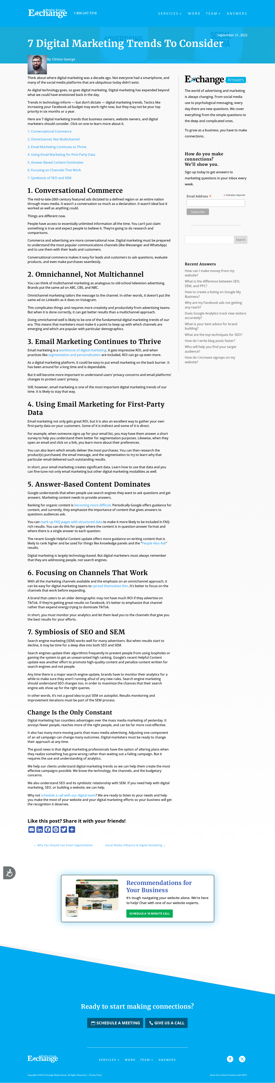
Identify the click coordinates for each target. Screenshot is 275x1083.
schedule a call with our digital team (68, 795)
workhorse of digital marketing (82, 350)
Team (212, 14)
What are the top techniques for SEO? (213, 334)
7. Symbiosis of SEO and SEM (49, 178)
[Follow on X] (242, 1059)
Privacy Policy (95, 1075)
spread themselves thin (110, 586)
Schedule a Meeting (118, 1023)
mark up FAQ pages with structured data (71, 522)
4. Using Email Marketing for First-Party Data (61, 154)
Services (168, 14)
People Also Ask (154, 543)
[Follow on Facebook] (230, 1059)
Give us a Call (169, 1023)
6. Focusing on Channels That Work (54, 170)
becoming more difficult (92, 505)
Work (194, 14)
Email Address (199, 196)
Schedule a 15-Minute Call (149, 913)
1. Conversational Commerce (49, 131)
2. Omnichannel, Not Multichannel (54, 139)
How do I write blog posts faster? (210, 341)
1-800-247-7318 (85, 13)
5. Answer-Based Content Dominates (55, 162)
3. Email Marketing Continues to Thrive (57, 147)
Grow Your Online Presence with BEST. (228, 1075)
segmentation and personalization (74, 355)
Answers (237, 14)
